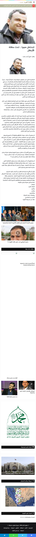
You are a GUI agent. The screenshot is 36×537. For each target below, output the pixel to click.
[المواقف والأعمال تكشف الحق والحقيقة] (27, 385)
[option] (18, 466)
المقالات (22, 528)
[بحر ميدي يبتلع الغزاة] (9, 388)
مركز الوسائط (7, 528)
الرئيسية (30, 528)
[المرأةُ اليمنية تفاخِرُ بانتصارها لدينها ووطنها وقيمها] (27, 257)
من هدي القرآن (15, 531)
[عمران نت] (25, 2)
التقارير (17, 528)
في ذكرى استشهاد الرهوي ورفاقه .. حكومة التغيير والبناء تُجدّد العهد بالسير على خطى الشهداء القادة (19, 472)
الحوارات (12, 528)
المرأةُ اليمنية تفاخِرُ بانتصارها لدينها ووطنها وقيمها (27, 264)
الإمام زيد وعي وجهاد (12, 378)
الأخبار (26, 528)
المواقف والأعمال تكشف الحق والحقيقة (27, 392)
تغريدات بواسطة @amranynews (27, 517)
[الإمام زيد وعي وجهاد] (9, 314)
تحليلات (22, 531)
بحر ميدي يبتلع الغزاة (12, 397)
